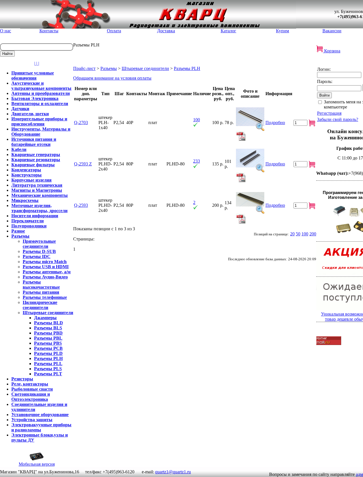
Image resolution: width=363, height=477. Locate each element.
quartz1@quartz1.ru (173, 471)
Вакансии (331, 30)
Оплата (114, 30)
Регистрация (329, 113)
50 (298, 233)
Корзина (331, 50)
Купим (282, 30)
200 (312, 233)
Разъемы (108, 68)
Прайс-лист (84, 68)
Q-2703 (81, 122)
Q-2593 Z (83, 163)
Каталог (228, 30)
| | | (36, 63)
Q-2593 (81, 205)
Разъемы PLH (187, 68)
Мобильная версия (37, 464)
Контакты (48, 30)
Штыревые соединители (145, 68)
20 (292, 233)
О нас (5, 30)
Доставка (166, 30)
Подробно (275, 122)
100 (304, 233)
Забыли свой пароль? (337, 119)
